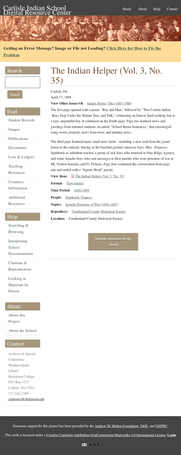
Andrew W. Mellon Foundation (116, 425)
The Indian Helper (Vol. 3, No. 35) (99, 176)
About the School (22, 330)
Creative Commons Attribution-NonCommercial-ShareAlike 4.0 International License (106, 434)
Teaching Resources (16, 169)
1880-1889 (81, 190)
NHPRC (161, 425)
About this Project (16, 318)
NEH (144, 425)
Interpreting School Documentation (20, 247)
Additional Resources (16, 200)
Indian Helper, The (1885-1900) (109, 103)
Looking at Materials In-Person (18, 285)
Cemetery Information (17, 185)
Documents (17, 147)
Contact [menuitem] (172, 9)
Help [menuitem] (156, 9)
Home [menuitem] (127, 9)
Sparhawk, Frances (78, 197)
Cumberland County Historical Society (99, 211)
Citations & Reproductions (20, 266)
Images (14, 129)
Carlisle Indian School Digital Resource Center (37, 8)
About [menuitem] (142, 9)
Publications (18, 138)
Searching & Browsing (18, 228)
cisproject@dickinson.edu (26, 399)
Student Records (21, 119)
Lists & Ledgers (21, 156)
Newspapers (75, 183)
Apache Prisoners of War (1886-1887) (91, 204)
